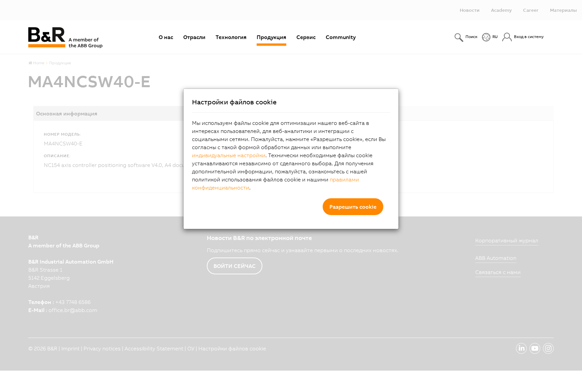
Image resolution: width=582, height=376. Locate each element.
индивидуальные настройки (228, 155)
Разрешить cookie (353, 206)
